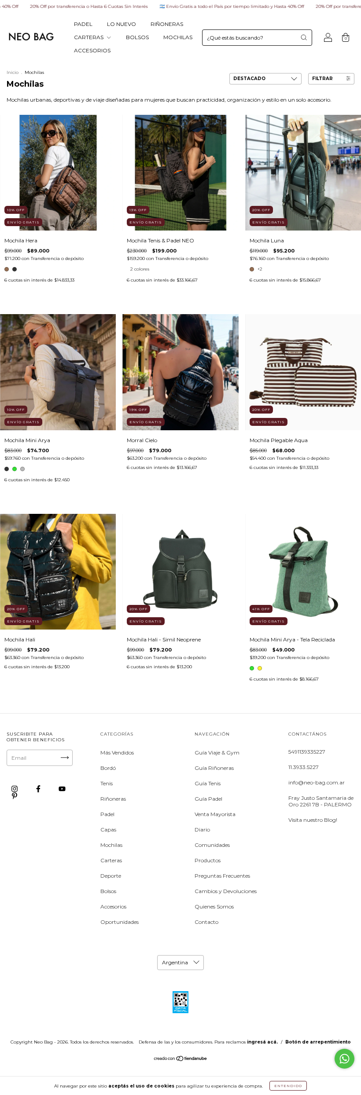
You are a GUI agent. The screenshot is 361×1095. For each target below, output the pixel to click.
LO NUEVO (121, 24)
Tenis (106, 783)
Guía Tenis (208, 783)
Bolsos (108, 891)
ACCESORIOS (92, 50)
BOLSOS (137, 37)
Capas (108, 829)
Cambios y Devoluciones (226, 891)
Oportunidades (119, 922)
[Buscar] (303, 37)
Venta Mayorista (215, 814)
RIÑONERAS (167, 24)
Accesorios (113, 906)
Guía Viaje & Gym (217, 752)
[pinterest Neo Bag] (14, 795)
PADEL (83, 24)
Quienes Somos (214, 906)
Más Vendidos (117, 752)
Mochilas (111, 845)
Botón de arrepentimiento (318, 1042)
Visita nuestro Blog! (312, 820)
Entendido (288, 1086)
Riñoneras (113, 798)
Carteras (111, 860)
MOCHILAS (177, 37)
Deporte (110, 875)
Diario (202, 829)
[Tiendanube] (180, 1059)
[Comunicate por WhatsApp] (344, 1059)
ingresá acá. (262, 1042)
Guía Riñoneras (214, 768)
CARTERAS (89, 37)
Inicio (12, 72)
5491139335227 (306, 751)
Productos (208, 860)
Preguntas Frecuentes (222, 875)
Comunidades (212, 845)
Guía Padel (208, 798)
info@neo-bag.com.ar (316, 782)
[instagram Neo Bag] (15, 788)
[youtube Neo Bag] (62, 788)
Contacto (206, 922)
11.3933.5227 (303, 767)
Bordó (108, 768)
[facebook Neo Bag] (39, 788)
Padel (107, 814)
